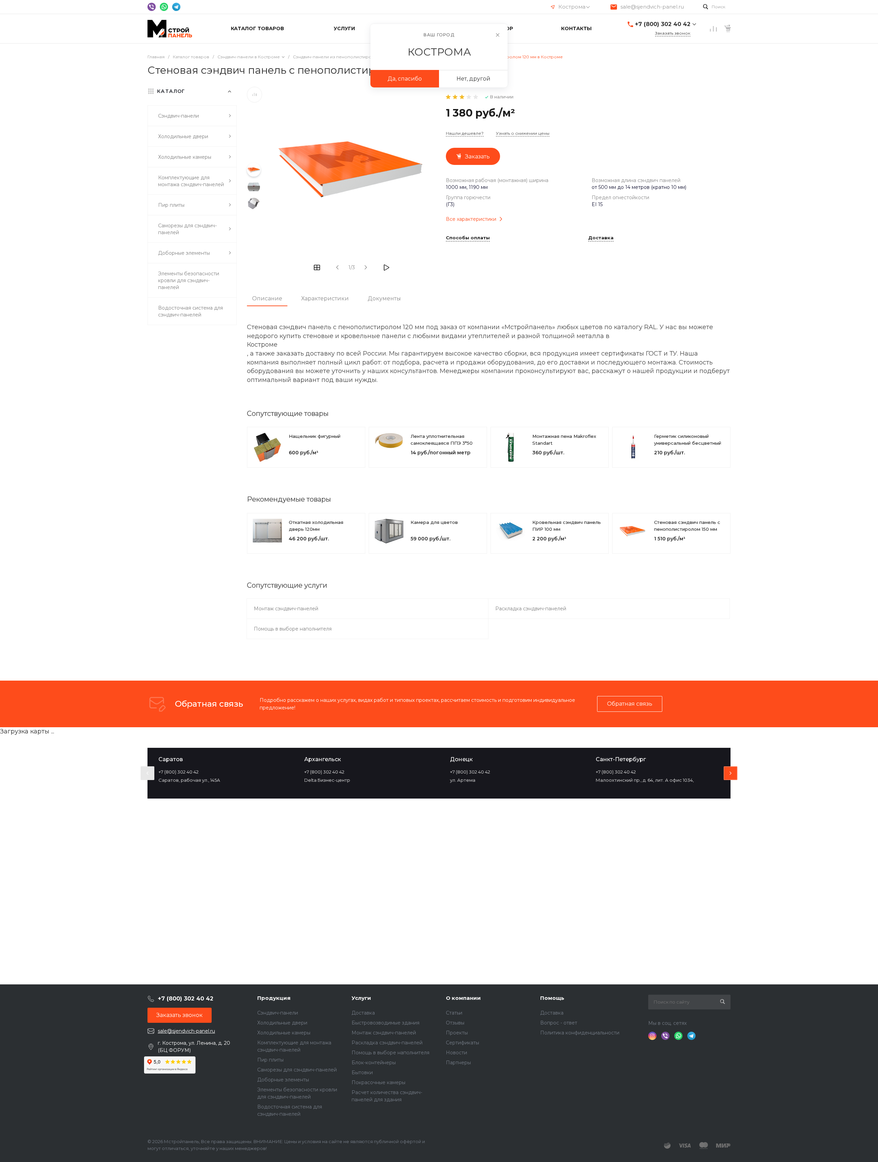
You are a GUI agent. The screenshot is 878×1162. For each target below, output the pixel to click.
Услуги (361, 998)
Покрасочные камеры (378, 1082)
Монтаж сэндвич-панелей (286, 609)
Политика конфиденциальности (579, 1033)
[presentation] (147, 773)
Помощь (552, 998)
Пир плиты (270, 1060)
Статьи (454, 1013)
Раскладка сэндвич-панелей (530, 609)
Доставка (601, 238)
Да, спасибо (405, 78)
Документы (384, 298)
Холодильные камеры (283, 1033)
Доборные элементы (283, 1080)
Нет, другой (473, 78)
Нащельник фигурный (315, 436)
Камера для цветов (434, 522)
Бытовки (362, 1072)
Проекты (457, 1033)
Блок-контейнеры (374, 1062)
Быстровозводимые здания (385, 1023)
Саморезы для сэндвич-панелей (297, 1070)
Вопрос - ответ (558, 1023)
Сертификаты (462, 1043)
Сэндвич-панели (277, 1013)
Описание (267, 298)
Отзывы (455, 1023)
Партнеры (458, 1062)
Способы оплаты (468, 238)
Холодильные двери (282, 1023)
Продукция (273, 998)
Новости (456, 1053)
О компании (463, 998)
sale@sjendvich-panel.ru (652, 7)
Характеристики (325, 298)
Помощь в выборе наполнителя (293, 629)
